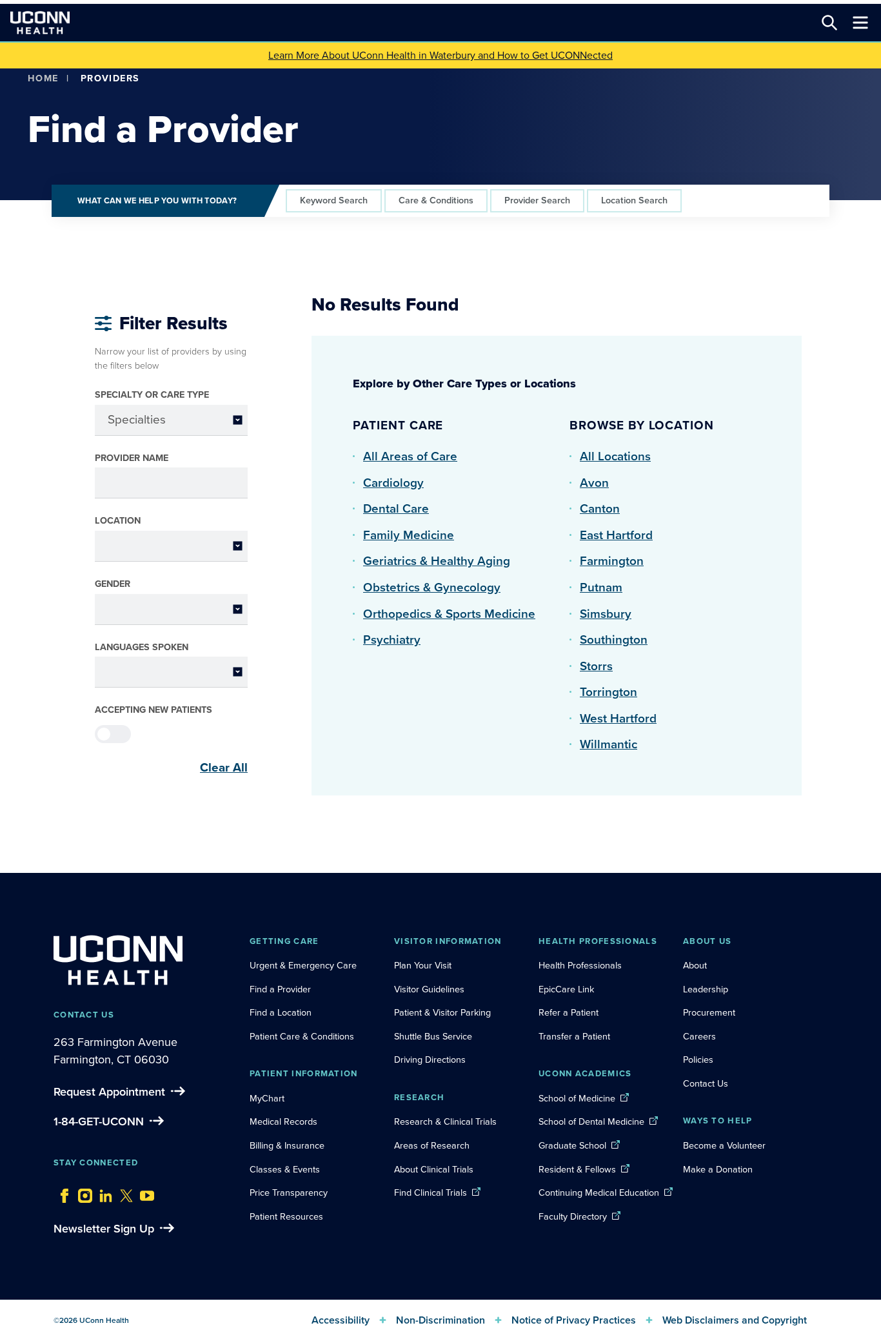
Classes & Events (285, 1169)
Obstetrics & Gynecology (431, 587)
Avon (594, 482)
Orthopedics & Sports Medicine (449, 613)
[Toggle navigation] (860, 22)
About (695, 965)
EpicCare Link (566, 989)
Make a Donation (718, 1169)
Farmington (612, 560)
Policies (698, 1059)
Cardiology (393, 482)
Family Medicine (408, 535)
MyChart (267, 1098)
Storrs (596, 666)
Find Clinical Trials (430, 1192)
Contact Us (705, 1083)
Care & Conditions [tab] (436, 200)
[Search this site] (829, 22)
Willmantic (608, 744)
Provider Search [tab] (537, 200)
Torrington (608, 691)
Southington (614, 639)
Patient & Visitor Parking (442, 1012)
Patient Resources (286, 1216)
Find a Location (281, 1012)
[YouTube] (144, 1192)
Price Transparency (289, 1192)
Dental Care (396, 508)
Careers (699, 1036)
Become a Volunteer (724, 1145)
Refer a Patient (569, 1012)
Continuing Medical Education (599, 1192)
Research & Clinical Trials (445, 1121)
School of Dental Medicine (591, 1121)
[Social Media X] (123, 1192)
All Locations (615, 456)
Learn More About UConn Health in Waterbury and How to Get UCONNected (440, 55)
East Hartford (616, 535)
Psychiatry (392, 639)
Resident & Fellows (577, 1169)
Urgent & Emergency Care (303, 965)
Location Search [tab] (634, 200)
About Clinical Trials (433, 1169)
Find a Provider (280, 989)
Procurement (709, 1012)
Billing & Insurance (287, 1145)
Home (43, 78)
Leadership (705, 989)
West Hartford (618, 718)
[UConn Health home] (40, 22)
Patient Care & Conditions (302, 1036)
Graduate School (572, 1145)
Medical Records (283, 1121)
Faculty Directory (573, 1216)
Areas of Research (433, 1145)
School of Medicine (577, 1098)
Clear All (224, 768)
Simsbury (605, 613)
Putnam (601, 587)
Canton (600, 508)
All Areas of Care (410, 456)
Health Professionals (580, 965)
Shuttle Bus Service (433, 1036)
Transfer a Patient (574, 1036)
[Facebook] (61, 1192)
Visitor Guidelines (429, 989)
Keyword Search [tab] (334, 200)
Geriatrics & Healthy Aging (436, 560)
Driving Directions (430, 1059)
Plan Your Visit (422, 965)
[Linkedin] (102, 1192)
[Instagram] (82, 1192)
